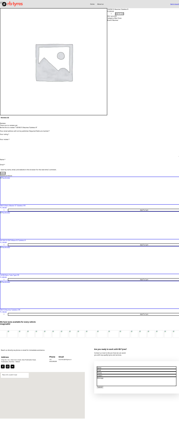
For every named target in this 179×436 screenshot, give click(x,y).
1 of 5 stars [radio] (4, 136)
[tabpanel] (89, 148)
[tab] (5, 117)
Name (2, 159)
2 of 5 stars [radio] (12, 136)
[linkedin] (12, 366)
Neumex (115, 20)
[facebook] (3, 366)
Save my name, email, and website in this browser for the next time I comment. (28, 169)
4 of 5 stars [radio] (27, 136)
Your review (5, 139)
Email (2, 164)
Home (92, 4)
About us (100, 4)
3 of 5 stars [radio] (19, 136)
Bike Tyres (118, 18)
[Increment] (114, 13)
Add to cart (119, 14)
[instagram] (8, 366)
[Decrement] (109, 13)
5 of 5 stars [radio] (35, 136)
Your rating (4, 134)
